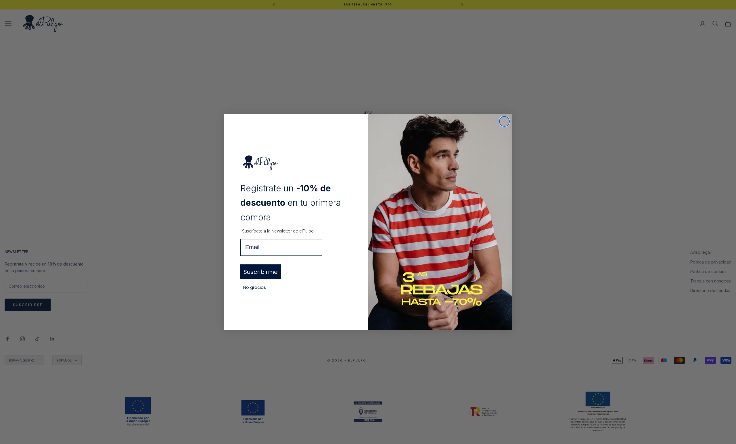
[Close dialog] (504, 121)
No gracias (254, 287)
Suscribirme (261, 272)
